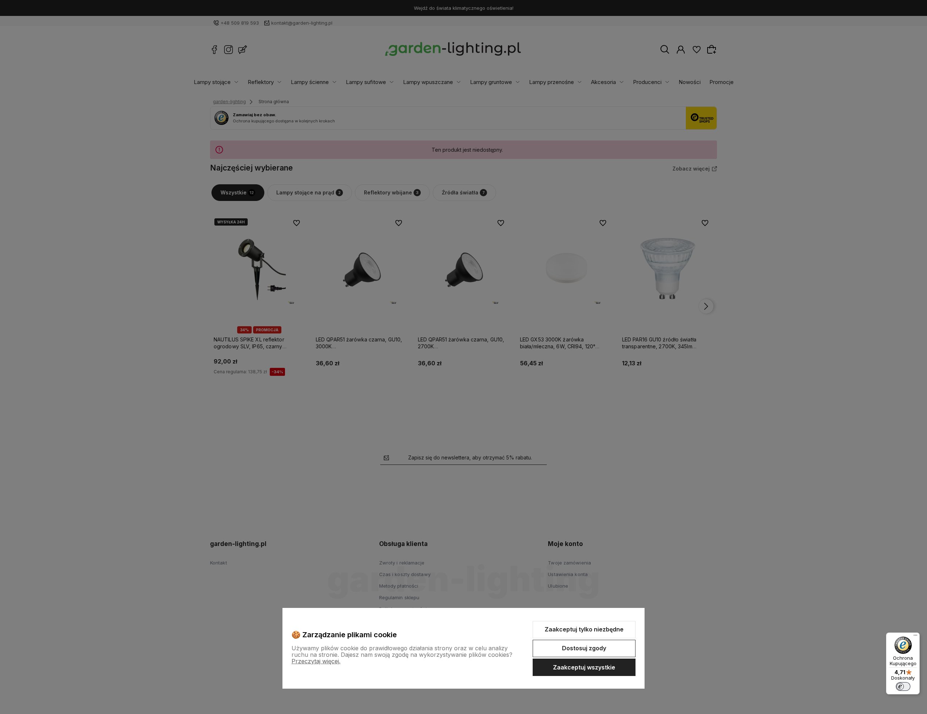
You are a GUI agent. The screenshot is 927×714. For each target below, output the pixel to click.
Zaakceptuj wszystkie (584, 667)
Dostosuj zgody (584, 648)
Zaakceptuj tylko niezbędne (584, 629)
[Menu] (915, 637)
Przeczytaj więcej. (315, 661)
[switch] (903, 686)
